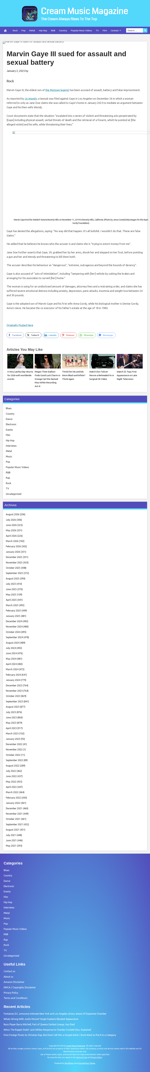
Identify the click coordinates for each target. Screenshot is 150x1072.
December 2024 (14, 621)
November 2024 (14, 626)
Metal (32, 30)
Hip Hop (43, 30)
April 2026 (11, 535)
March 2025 (12, 605)
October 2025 (13, 567)
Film (105, 30)
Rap (8, 477)
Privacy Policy (11, 992)
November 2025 (14, 562)
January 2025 (13, 616)
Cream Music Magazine (84, 11)
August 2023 (12, 706)
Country (63, 30)
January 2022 (13, 803)
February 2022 (13, 797)
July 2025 (11, 583)
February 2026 (13, 546)
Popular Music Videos (81, 30)
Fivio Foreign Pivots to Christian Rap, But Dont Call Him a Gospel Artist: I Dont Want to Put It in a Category (60, 1035)
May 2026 (11, 530)
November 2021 (14, 813)
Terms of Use (81, 1057)
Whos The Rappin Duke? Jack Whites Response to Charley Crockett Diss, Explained (47, 1029)
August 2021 (12, 829)
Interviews (11, 445)
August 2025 (12, 578)
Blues (9, 408)
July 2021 (11, 835)
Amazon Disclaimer (14, 982)
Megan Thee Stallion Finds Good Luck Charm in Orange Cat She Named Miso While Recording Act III (47, 378)
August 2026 (12, 514)
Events (9, 429)
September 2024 (14, 637)
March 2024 (12, 669)
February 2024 (13, 674)
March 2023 (12, 733)
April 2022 (11, 787)
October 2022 (13, 755)
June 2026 (11, 525)
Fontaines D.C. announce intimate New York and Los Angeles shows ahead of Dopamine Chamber (55, 1013)
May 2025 (11, 594)
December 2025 (14, 557)
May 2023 (11, 722)
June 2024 (11, 653)
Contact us (9, 971)
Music (9, 456)
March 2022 (12, 792)
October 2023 (13, 696)
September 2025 (14, 573)
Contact (115, 30)
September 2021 (14, 824)
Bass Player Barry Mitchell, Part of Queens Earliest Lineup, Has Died (39, 1024)
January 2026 (13, 551)
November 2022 (14, 749)
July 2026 (11, 519)
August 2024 (12, 642)
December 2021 (14, 808)
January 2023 (13, 739)
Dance (9, 419)
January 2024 (13, 680)
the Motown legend (57, 90)
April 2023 (11, 728)
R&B (53, 30)
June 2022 (11, 776)
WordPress (69, 1063)
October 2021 (13, 819)
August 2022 (12, 765)
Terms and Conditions (15, 998)
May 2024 (11, 658)
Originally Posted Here (20, 325)
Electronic (11, 424)
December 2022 (14, 744)
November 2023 (14, 690)
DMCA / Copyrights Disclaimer (20, 987)
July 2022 (11, 771)
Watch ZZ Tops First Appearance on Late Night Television (127, 375)
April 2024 (11, 664)
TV (97, 30)
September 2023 (14, 701)
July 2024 (11, 648)
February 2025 (13, 610)
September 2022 (14, 760)
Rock (15, 30)
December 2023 (14, 685)
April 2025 (11, 599)
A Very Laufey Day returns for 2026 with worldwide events (20, 375)
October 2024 (13, 632)
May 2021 (11, 845)
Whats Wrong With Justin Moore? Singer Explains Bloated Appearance (41, 1019)
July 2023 (11, 712)
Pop (23, 30)
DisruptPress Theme (87, 1063)
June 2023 (11, 717)
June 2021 (11, 840)
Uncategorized (13, 494)
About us (8, 976)
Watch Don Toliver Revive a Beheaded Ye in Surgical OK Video (101, 375)
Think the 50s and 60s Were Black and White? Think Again (73, 375)
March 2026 (12, 541)
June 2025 (11, 589)
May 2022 (11, 781)
